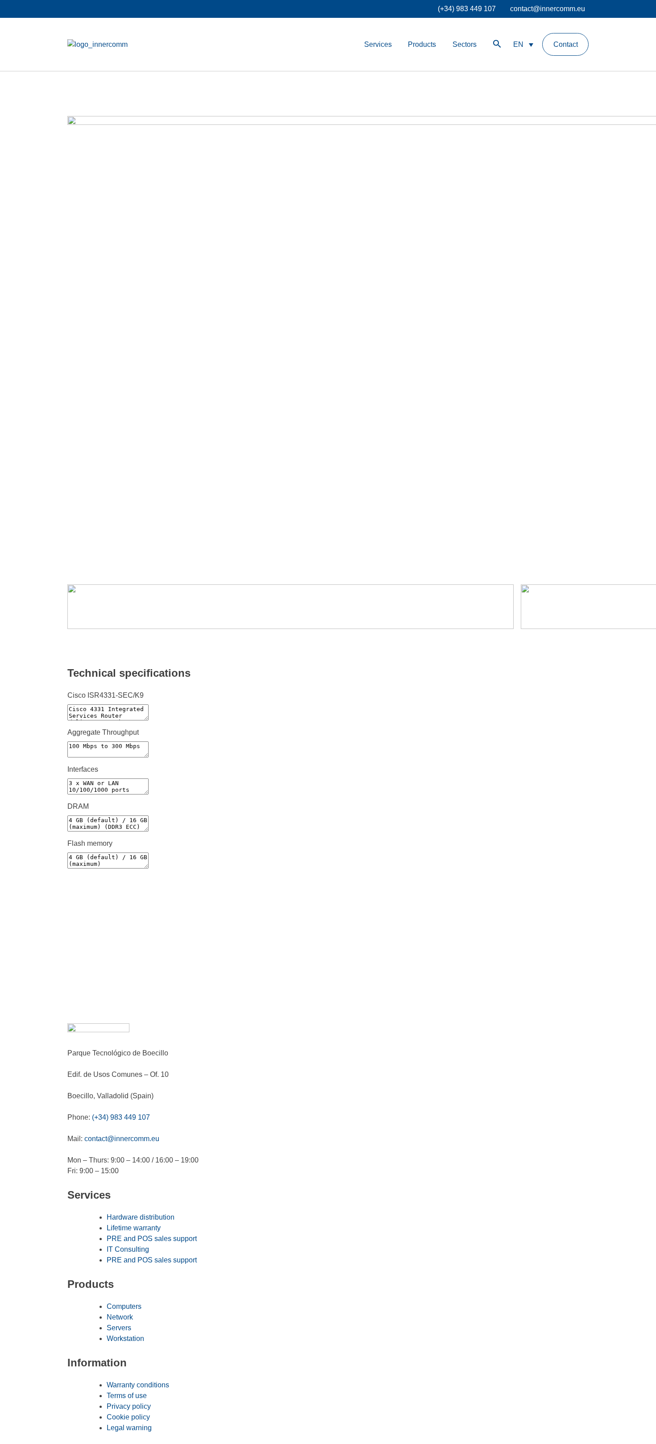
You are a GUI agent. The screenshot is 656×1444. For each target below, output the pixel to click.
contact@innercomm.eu (547, 8)
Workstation (125, 1338)
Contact (565, 44)
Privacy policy (129, 1406)
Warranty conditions (138, 1385)
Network (120, 1317)
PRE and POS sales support (152, 1238)
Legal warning (129, 1428)
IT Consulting (128, 1249)
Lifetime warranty (134, 1228)
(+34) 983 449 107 (467, 8)
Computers (124, 1306)
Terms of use (127, 1395)
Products (422, 44)
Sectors (465, 44)
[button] (497, 44)
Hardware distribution (140, 1217)
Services (378, 44)
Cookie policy (128, 1417)
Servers (119, 1328)
